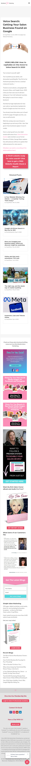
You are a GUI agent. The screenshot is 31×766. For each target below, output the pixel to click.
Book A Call (15, 724)
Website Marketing (7, 36)
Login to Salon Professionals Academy (15, 701)
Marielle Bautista (10, 232)
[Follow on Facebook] (10, 712)
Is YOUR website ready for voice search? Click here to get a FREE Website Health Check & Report (15, 161)
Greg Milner (7, 34)
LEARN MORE (15, 648)
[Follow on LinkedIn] (20, 712)
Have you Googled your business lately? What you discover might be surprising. (15, 243)
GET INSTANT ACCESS (15, 528)
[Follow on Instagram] (14, 712)
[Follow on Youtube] (17, 712)
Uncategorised (21, 34)
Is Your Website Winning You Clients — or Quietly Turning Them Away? (15, 198)
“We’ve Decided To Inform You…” (12, 664)
